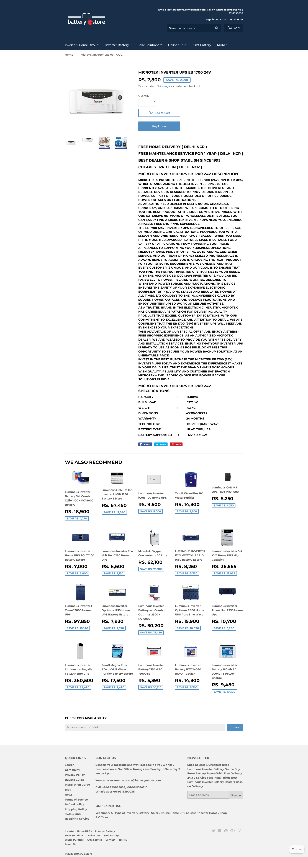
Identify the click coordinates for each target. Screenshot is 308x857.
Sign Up (236, 795)
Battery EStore (83, 853)
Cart (236, 28)
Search (69, 765)
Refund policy (74, 804)
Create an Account (231, 19)
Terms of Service (76, 799)
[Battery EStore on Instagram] (239, 831)
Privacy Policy (75, 774)
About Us (70, 844)
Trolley (123, 839)
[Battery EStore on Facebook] (220, 831)
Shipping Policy (76, 809)
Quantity (143, 95)
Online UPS (176, 45)
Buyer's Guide (74, 779)
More (221, 45)
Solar (155, 813)
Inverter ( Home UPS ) (81, 45)
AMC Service (94, 839)
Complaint (72, 769)
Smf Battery (202, 45)
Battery (144, 813)
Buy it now (159, 126)
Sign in (210, 19)
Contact (110, 839)
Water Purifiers (74, 839)
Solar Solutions (149, 45)
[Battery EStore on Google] (232, 831)
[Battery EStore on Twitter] (213, 831)
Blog (68, 789)
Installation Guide (77, 784)
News (69, 794)
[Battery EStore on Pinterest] (226, 831)
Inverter (131, 813)
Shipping (163, 86)
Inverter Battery (117, 45)
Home (69, 54)
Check (235, 727)
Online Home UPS (172, 813)
